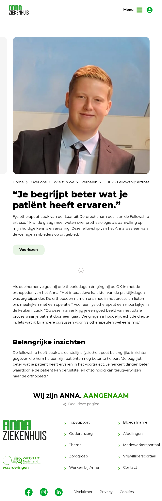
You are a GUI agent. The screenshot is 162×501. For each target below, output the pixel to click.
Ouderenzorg (81, 433)
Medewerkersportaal (141, 445)
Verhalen (89, 182)
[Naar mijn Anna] (149, 9)
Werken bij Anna (84, 467)
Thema (75, 445)
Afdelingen (133, 433)
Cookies (127, 492)
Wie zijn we (64, 182)
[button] (28, 250)
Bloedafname (135, 422)
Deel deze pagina (83, 404)
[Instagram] (44, 492)
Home (18, 182)
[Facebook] (29, 492)
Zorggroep (78, 456)
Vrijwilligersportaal (139, 456)
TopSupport (79, 422)
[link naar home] (19, 10)
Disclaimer (82, 492)
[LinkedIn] (59, 492)
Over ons (39, 182)
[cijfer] (26, 460)
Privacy (106, 492)
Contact (130, 467)
